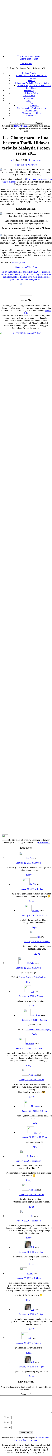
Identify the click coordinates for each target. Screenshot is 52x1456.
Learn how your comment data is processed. (32, 1438)
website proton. (18, 262)
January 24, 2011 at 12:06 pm (34, 1137)
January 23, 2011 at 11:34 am (31, 1079)
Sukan (4, 272)
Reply (28, 875)
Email (7, 1422)
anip (30, 1338)
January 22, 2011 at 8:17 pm (28, 968)
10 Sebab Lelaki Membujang (38, 1029)
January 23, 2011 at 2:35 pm (34, 1111)
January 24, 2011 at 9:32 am (34, 1020)
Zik (32, 991)
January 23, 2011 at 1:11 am (29, 1161)
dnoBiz (33, 884)
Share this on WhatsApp (26, 165)
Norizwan (30, 1043)
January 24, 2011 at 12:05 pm (37, 941)
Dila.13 (30, 1216)
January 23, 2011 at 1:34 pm (28, 1278)
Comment (26, 1394)
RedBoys (30, 858)
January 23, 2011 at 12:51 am (29, 1048)
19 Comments (35, 160)
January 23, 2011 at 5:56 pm (28, 1343)
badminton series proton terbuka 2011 (24, 272)
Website (7, 1427)
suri (38, 937)
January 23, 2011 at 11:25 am (34, 915)
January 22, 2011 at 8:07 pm (28, 863)
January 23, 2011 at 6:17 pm (31, 1367)
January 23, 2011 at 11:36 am (31, 1194)
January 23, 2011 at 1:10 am (31, 889)
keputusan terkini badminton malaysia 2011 (26, 273)
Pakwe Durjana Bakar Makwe (32, 977)
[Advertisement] (26, 26)
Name (7, 1417)
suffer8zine (30, 963)
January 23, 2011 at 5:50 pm (31, 996)
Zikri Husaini (26, 63)
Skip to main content (29, 59)
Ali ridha (35, 910)
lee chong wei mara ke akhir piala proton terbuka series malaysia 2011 (30, 278)
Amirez (30, 1273)
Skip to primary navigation (28, 56)
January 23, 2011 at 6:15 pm (31, 1314)
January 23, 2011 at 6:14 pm (31, 1252)
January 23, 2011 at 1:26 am (29, 1221)
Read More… (44, 842)
